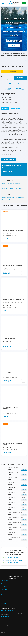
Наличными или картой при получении (13, 197)
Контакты (3, 603)
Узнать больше (14, 45)
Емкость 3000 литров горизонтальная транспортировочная (14, 337)
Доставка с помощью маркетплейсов (12, 188)
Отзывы (3, 597)
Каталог (3, 583)
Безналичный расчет (8, 199)
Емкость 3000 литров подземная (12, 373)
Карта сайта (4, 580)
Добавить (23, 469)
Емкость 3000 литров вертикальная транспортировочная (13, 300)
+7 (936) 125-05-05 (8, 171)
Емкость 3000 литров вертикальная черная (13, 443)
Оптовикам (4, 592)
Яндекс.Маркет (12, 71)
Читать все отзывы (8, 159)
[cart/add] (23, 238)
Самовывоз (5, 186)
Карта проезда (5, 616)
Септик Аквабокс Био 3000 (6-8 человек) (12, 408)
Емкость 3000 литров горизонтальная (14, 230)
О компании (4, 589)
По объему (4, 586)
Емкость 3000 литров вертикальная (13, 265)
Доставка (3, 594)
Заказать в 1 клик (14, 83)
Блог (2, 600)
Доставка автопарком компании (11, 183)
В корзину (20, 77)
